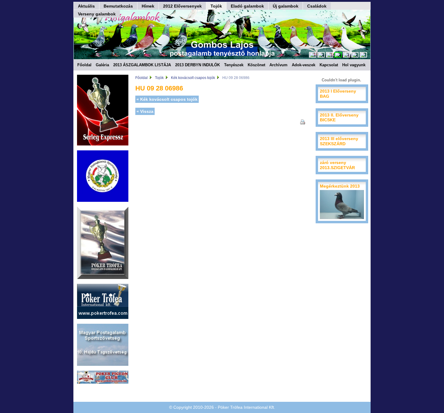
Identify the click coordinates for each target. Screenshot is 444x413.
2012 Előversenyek (182, 6)
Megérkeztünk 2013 (340, 186)
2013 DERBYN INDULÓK (197, 65)
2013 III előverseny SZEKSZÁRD (339, 141)
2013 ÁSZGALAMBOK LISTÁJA (142, 65)
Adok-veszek (303, 65)
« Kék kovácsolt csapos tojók (167, 99)
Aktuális (86, 6)
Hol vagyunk (353, 65)
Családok (317, 6)
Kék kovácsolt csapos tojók (193, 78)
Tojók (216, 6)
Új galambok (285, 6)
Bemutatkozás (118, 6)
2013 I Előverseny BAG (338, 94)
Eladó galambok (247, 6)
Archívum (278, 65)
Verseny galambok (97, 13)
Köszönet (256, 65)
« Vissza (145, 111)
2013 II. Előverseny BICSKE (339, 118)
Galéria (102, 65)
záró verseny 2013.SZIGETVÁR (337, 165)
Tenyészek (233, 65)
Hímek (148, 6)
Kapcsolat (329, 65)
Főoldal (84, 65)
